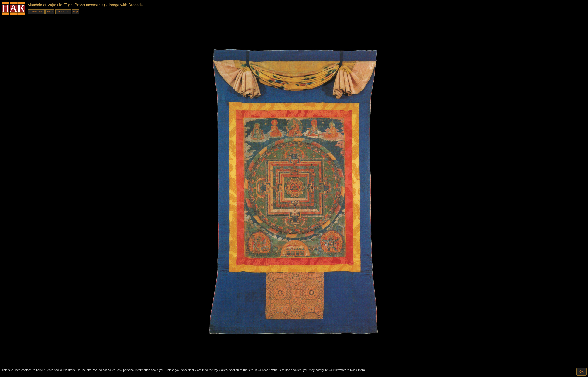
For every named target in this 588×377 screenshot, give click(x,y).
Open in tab (63, 11)
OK (581, 371)
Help (75, 11)
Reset (50, 11)
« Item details (36, 11)
